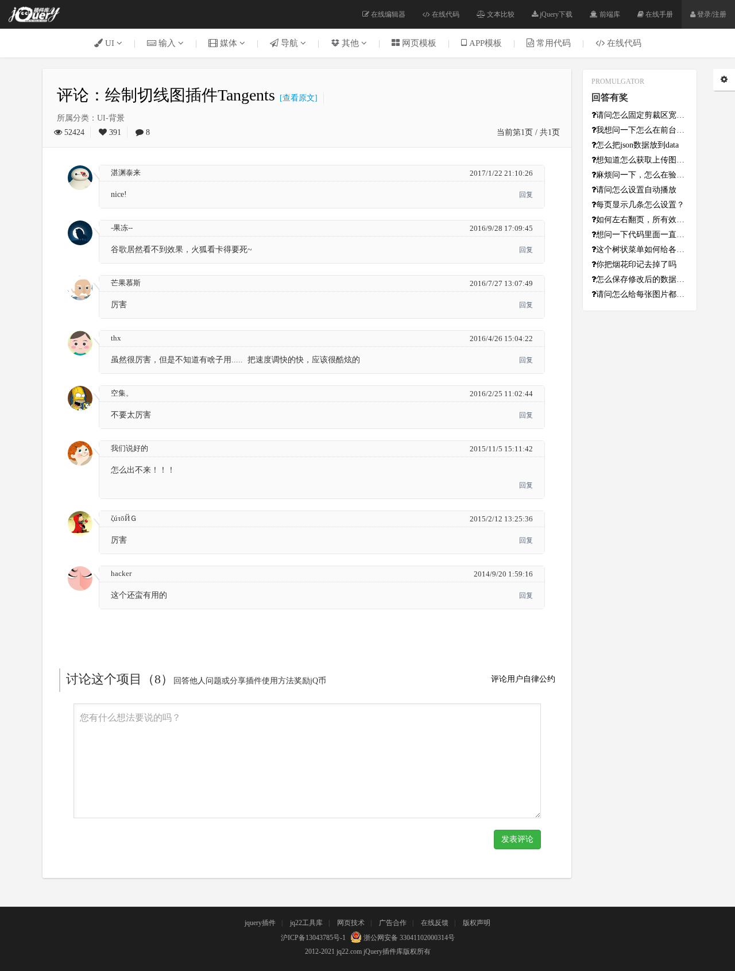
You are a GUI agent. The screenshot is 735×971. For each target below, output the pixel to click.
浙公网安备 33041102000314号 (408, 938)
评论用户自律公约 (523, 679)
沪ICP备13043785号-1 (313, 938)
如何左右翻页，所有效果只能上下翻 (642, 219)
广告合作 (393, 923)
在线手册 (658, 14)
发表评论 (517, 839)
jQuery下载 (555, 14)
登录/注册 (710, 14)
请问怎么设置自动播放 (636, 189)
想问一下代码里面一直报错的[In (642, 234)
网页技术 (351, 923)
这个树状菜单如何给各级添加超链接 (642, 249)
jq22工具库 (306, 923)
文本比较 (499, 14)
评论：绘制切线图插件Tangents (166, 95)
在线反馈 (434, 923)
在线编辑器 (387, 14)
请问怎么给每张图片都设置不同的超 (642, 294)
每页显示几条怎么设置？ (640, 204)
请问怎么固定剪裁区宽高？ (642, 115)
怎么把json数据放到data (637, 145)
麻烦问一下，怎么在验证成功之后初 (642, 175)
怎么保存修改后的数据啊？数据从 (642, 279)
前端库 (609, 14)
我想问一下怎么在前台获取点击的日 (642, 130)
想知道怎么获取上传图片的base (642, 160)
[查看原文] (296, 98)
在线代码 (444, 14)
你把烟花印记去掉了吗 (636, 264)
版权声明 (476, 923)
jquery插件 (260, 923)
